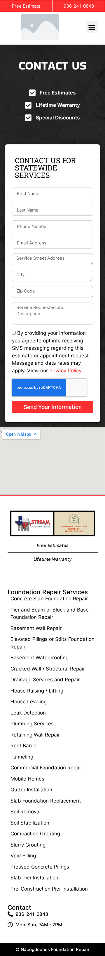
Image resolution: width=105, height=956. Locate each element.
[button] (92, 27)
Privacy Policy (65, 370)
